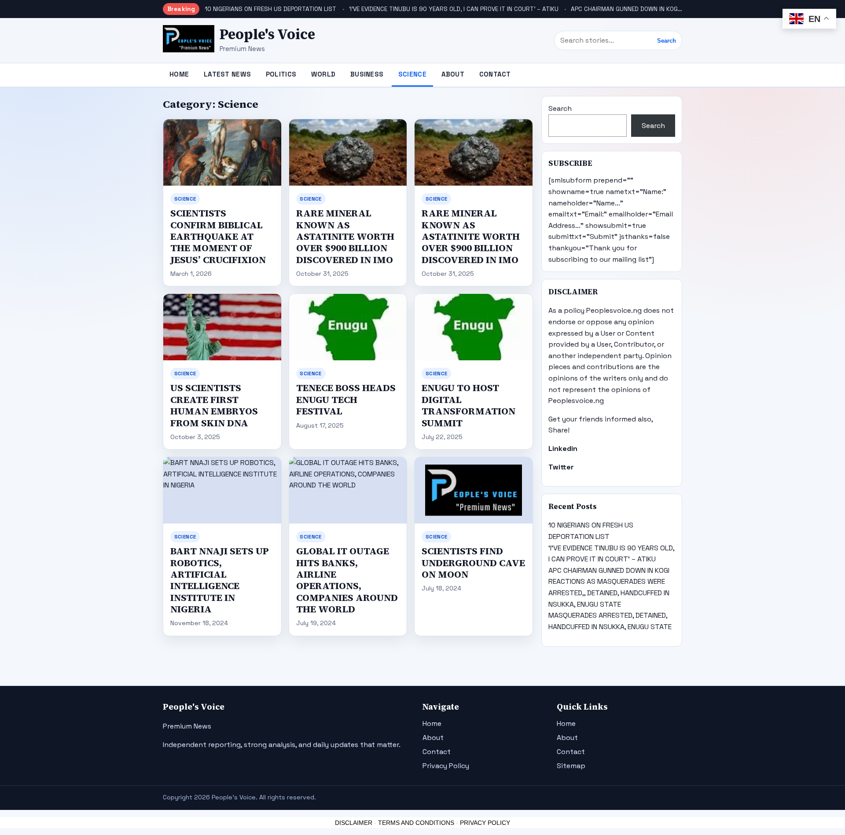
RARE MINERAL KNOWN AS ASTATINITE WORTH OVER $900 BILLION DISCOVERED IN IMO (345, 236)
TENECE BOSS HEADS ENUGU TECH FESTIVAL (346, 399)
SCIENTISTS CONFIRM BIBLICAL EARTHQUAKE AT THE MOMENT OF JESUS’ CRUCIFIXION (218, 236)
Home (179, 74)
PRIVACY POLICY (485, 822)
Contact (495, 74)
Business (366, 74)
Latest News (227, 74)
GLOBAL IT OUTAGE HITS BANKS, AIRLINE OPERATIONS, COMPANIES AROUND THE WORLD (347, 580)
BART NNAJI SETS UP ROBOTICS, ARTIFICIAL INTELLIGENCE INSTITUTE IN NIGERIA (219, 580)
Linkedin (562, 448)
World (323, 74)
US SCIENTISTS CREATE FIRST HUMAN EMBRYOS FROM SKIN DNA (214, 405)
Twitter (561, 467)
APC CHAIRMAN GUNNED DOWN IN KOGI (625, 9)
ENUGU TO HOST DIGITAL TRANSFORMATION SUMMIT (468, 405)
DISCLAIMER (353, 822)
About (453, 74)
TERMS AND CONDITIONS (416, 822)
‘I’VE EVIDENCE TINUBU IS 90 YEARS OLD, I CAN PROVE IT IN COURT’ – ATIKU (453, 9)
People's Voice (267, 34)
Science (412, 74)
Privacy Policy (445, 765)
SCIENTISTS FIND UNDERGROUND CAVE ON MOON (473, 563)
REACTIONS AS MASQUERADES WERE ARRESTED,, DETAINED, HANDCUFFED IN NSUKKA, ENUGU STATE (608, 592)
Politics (281, 74)
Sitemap (571, 765)
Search (666, 40)
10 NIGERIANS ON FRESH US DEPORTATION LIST (270, 9)
